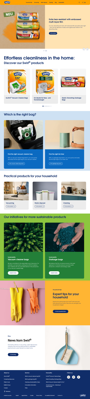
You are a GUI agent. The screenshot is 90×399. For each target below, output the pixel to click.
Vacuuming (10, 203)
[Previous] (84, 49)
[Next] (87, 49)
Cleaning (66, 203)
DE (82, 2)
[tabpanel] (45, 26)
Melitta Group (7, 385)
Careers (6, 388)
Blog (56, 2)
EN (85, 2)
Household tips (29, 2)
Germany (8, 391)
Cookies (31, 395)
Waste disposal (40, 203)
